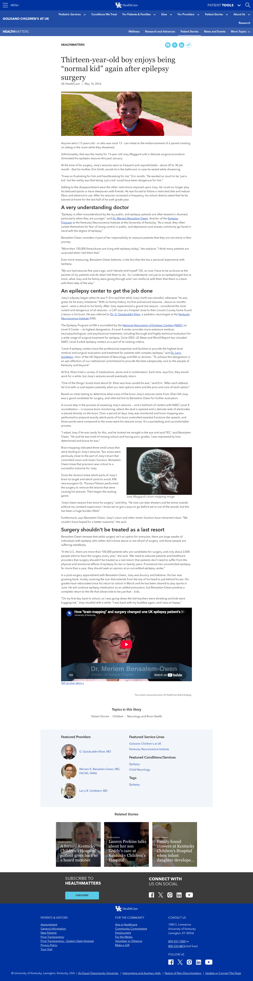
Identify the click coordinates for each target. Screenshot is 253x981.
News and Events (214, 31)
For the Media (124, 937)
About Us (239, 14)
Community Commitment (131, 929)
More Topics (238, 31)
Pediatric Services (70, 14)
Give (164, 14)
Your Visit (46, 949)
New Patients (49, 933)
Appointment (49, 924)
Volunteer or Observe (128, 941)
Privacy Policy (49, 945)
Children (118, 716)
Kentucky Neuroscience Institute (149, 749)
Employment (123, 933)
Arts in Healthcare (126, 924)
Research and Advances (160, 31)
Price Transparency (52, 937)
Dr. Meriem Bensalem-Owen (130, 218)
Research (244, 23)
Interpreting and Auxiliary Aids (142, 973)
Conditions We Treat (104, 14)
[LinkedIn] (179, 895)
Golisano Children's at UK (145, 744)
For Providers (186, 14)
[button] (10, 5)
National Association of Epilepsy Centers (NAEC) (153, 325)
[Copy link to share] (188, 45)
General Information (53, 929)
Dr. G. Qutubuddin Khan (125, 314)
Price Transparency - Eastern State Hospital (67, 941)
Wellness (134, 31)
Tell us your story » (72, 683)
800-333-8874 (177, 946)
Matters (16, 31)
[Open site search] (248, 5)
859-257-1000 (177, 941)
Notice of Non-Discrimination (183, 973)
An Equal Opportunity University (98, 973)
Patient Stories (214, 14)
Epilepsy (134, 764)
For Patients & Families (136, 14)
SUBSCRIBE (82, 895)
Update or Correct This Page (223, 973)
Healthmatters (73, 45)
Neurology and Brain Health (144, 716)
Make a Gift (122, 945)
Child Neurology (139, 769)
